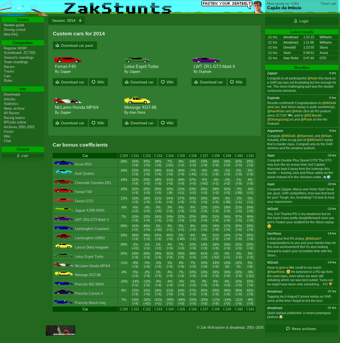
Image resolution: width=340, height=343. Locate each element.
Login (304, 21)
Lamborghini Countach (92, 229)
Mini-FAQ (11, 34)
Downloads (12, 94)
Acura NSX (83, 164)
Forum (9, 132)
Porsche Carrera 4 (89, 293)
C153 (158, 156)
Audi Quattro (84, 173)
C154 (170, 156)
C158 (216, 156)
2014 (64, 20)
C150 (124, 156)
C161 (250, 156)
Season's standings (19, 57)
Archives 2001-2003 (19, 127)
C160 (239, 156)
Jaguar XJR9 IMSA (90, 210)
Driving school (15, 30)
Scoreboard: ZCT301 (20, 53)
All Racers (12, 113)
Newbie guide (14, 25)
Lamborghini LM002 (90, 238)
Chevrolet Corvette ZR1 (93, 183)
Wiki (100, 82)
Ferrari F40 (83, 192)
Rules (8, 81)
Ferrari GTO (84, 201)
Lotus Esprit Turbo (89, 257)
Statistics (11, 104)
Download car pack (77, 45)
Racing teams (14, 118)
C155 (181, 156)
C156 (193, 156)
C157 (204, 156)
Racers (9, 67)
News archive (14, 108)
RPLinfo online (15, 122)
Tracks (9, 71)
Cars (7, 76)
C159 (227, 156)
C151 (135, 156)
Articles (9, 99)
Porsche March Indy (90, 303)
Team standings (16, 62)
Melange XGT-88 (88, 275)
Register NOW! (15, 48)
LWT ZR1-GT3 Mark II (92, 220)
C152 (147, 156)
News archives (304, 329)
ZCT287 (281, 115)
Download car (72, 82)
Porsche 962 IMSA (89, 284)
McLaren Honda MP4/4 (92, 266)
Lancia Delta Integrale (91, 247)
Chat (7, 141)
